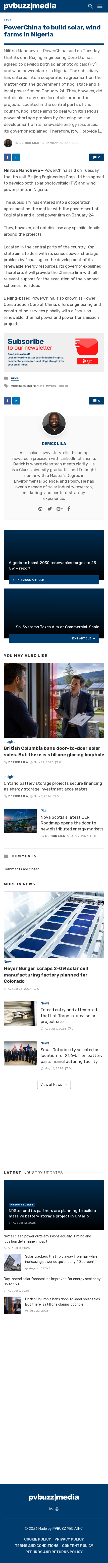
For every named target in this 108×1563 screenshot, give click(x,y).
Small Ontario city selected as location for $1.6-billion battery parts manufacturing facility (71, 1055)
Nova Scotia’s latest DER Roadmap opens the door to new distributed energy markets (72, 823)
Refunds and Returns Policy (54, 1552)
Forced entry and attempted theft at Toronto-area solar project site (69, 1015)
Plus (44, 811)
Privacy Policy (69, 1539)
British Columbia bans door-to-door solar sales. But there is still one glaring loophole (54, 751)
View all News (51, 1085)
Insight (9, 742)
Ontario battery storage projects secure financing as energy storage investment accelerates (53, 786)
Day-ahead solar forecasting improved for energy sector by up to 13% (52, 1281)
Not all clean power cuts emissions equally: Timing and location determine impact (47, 1239)
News (8, 20)
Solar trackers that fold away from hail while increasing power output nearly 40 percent (61, 1259)
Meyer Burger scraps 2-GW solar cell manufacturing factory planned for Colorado (46, 975)
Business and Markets (28, 386)
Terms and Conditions (37, 1546)
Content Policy (77, 1546)
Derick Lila (29, 143)
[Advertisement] (41, 1128)
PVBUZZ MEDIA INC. (67, 1529)
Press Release (58, 386)
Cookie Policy (37, 1539)
